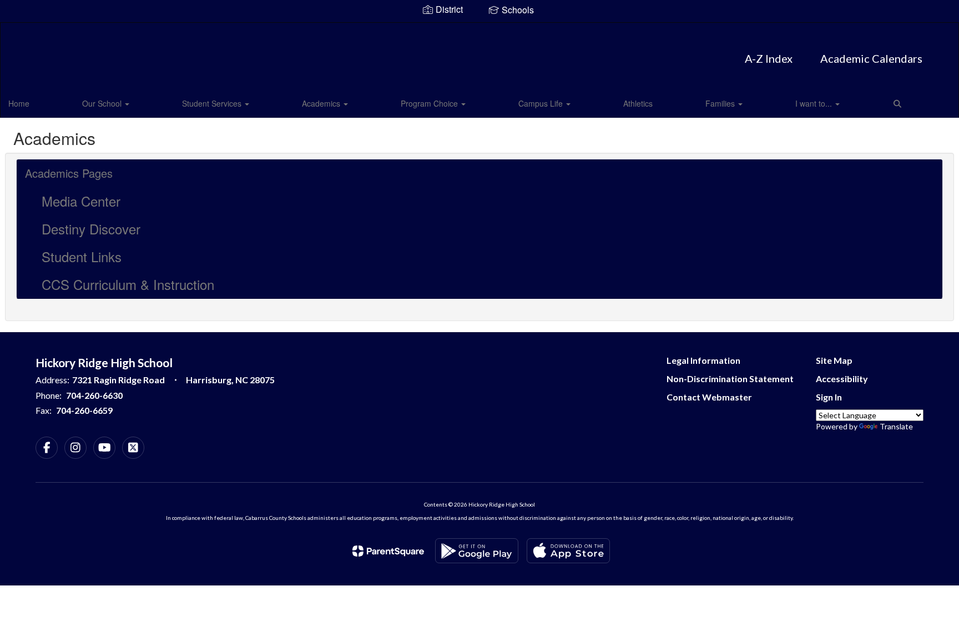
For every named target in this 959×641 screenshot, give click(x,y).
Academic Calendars (871, 58)
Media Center (81, 201)
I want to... (814, 103)
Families (721, 103)
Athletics (638, 103)
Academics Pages (69, 173)
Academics (322, 103)
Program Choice (430, 103)
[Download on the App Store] (568, 550)
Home (18, 103)
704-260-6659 (84, 410)
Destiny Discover (91, 228)
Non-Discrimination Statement (730, 378)
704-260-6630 (94, 395)
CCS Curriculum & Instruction (128, 284)
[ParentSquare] (388, 551)
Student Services (213, 103)
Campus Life (541, 103)
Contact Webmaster (709, 397)
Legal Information (703, 360)
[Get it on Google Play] (476, 550)
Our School (103, 103)
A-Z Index (769, 58)
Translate (896, 426)
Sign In (829, 397)
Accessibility (842, 378)
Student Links (82, 256)
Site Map (834, 360)
